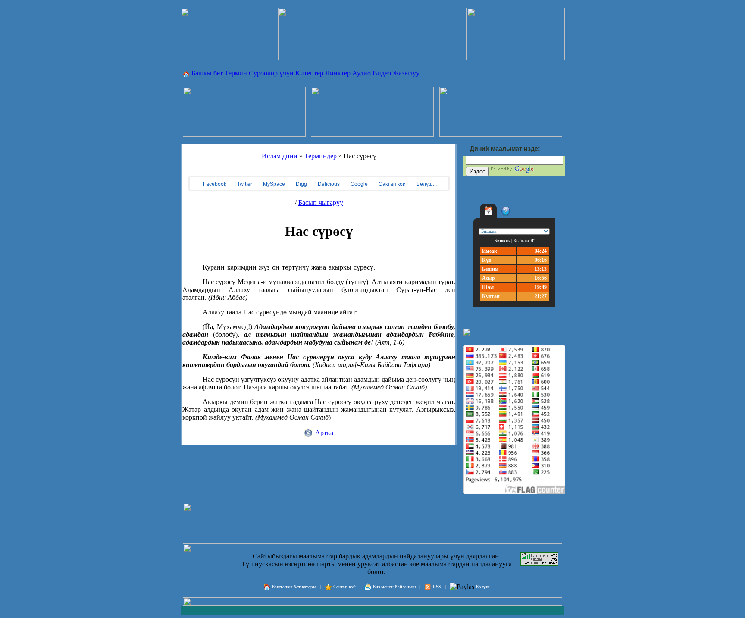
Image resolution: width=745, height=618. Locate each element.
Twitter (244, 184)
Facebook (214, 184)
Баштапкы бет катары (294, 586)
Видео (381, 73)
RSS (437, 586)
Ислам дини (279, 156)
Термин (236, 73)
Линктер (338, 73)
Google (358, 184)
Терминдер (320, 156)
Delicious (328, 184)
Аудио (361, 73)
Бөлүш (482, 586)
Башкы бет (206, 73)
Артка (324, 432)
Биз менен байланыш (394, 586)
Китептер (309, 73)
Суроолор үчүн (271, 73)
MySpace (273, 184)
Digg (300, 184)
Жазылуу (406, 73)
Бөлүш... (426, 184)
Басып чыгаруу (320, 202)
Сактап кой (391, 184)
